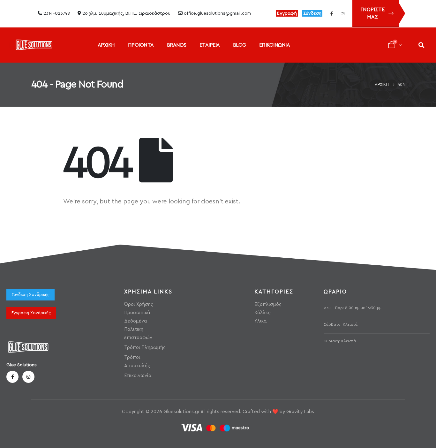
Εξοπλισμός (268, 304)
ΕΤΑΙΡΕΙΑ (209, 45)
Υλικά (260, 321)
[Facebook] (331, 13)
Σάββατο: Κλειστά (340, 324)
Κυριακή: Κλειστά (340, 341)
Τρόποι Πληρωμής (145, 347)
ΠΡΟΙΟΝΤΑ (141, 45)
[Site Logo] (34, 45)
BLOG (239, 45)
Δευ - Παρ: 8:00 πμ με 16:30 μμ (352, 308)
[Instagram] (342, 13)
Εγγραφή (287, 13)
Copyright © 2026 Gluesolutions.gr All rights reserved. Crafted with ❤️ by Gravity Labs (218, 411)
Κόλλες (262, 312)
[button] (421, 45)
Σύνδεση (312, 13)
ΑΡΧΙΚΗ (106, 45)
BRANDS (176, 45)
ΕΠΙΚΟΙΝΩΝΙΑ (274, 45)
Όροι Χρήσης (138, 304)
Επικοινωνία (138, 375)
